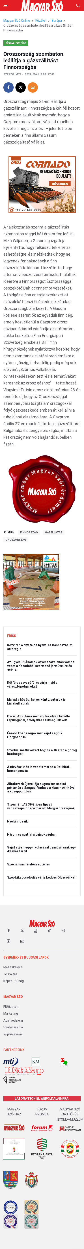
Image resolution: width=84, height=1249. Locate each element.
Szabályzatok (13, 1027)
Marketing (10, 1013)
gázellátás (53, 532)
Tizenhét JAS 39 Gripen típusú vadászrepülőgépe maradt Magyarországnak (41, 806)
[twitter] (22, 931)
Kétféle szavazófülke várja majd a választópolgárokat (32, 684)
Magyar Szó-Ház (14, 1112)
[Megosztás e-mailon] (33, 87)
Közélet (40, 20)
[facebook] (8, 931)
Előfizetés (10, 1007)
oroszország (16, 539)
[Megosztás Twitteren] (20, 87)
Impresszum (12, 1034)
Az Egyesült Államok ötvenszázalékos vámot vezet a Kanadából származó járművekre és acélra (40, 666)
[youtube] (36, 931)
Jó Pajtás (10, 974)
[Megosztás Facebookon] (8, 87)
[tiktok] (49, 931)
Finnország (29, 532)
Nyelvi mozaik (17, 821)
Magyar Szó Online (16, 20)
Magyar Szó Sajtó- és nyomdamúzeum (70, 1114)
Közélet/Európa (16, 43)
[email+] (22, 941)
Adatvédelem (13, 1020)
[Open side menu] (5, 5)
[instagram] (63, 931)
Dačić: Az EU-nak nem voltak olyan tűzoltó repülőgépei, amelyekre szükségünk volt (38, 718)
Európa (57, 20)
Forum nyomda (42, 1112)
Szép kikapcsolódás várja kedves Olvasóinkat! (41, 877)
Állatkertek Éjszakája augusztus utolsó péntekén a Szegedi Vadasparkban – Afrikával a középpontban (41, 787)
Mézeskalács (13, 967)
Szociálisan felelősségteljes (28, 864)
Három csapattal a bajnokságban (31, 834)
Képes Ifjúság (13, 981)
